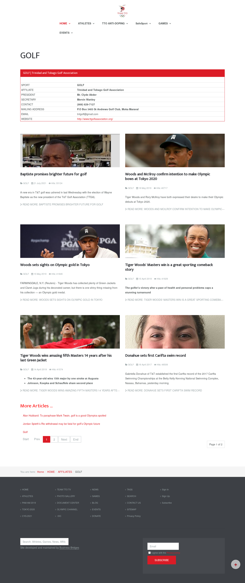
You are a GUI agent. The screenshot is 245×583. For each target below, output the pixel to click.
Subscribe (167, 502)
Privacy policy (173, 552)
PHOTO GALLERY (66, 496)
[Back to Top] (235, 564)
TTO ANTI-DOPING (113, 23)
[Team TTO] (122, 9)
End (75, 439)
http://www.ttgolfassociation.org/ (95, 119)
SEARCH (131, 496)
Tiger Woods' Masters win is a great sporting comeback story (169, 267)
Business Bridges (69, 547)
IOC (59, 515)
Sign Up (166, 496)
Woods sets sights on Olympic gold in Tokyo (55, 265)
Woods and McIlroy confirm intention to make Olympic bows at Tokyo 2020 (167, 176)
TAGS (130, 489)
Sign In (165, 489)
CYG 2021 (27, 515)
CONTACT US (134, 502)
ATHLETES (85, 23)
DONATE (96, 515)
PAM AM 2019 (29, 502)
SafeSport (142, 23)
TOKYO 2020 (28, 509)
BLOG (95, 502)
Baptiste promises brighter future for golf (53, 174)
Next (64, 439)
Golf (25, 432)
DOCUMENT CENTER (68, 502)
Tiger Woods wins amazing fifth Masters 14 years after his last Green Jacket (66, 357)
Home (40, 471)
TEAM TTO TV (64, 489)
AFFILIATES (65, 471)
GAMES (163, 23)
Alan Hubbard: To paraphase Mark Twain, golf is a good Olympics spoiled (64, 415)
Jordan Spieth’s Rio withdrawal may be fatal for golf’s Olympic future (61, 423)
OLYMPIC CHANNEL (67, 509)
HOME (64, 23)
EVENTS (65, 32)
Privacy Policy (134, 515)
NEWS (95, 489)
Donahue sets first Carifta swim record (155, 355)
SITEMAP (131, 509)
